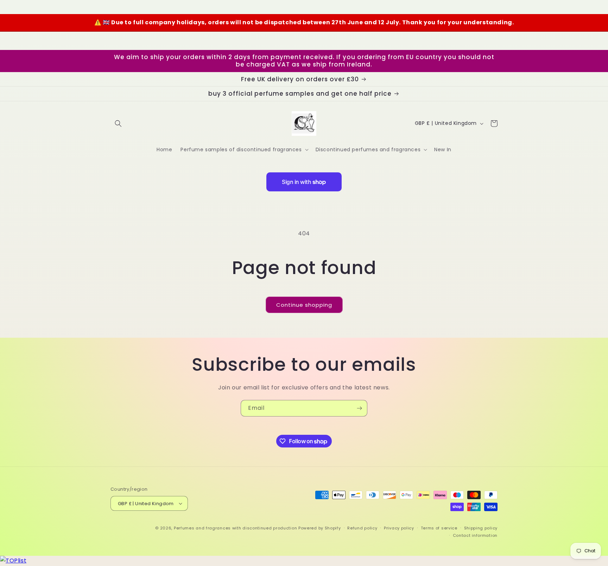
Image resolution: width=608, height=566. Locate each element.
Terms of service (439, 528)
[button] (118, 123)
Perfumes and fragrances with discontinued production (235, 528)
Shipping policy (481, 528)
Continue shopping (304, 305)
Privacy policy (399, 528)
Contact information (475, 535)
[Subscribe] (359, 408)
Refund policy (362, 528)
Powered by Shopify (319, 528)
